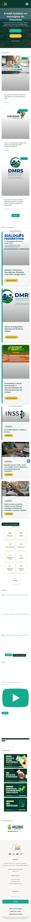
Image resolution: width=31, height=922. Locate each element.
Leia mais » (7, 102)
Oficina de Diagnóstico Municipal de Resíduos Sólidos (14, 329)
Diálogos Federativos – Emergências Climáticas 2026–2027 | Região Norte (15, 272)
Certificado (9, 435)
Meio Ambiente (10, 547)
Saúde (21, 535)
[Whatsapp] (21, 854)
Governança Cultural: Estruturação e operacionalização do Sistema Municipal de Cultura (13, 387)
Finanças (15, 580)
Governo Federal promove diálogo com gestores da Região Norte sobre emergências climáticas (15, 144)
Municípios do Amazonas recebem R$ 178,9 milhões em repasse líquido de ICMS (14, 96)
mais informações (11, 280)
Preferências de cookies (15, 914)
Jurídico (21, 558)
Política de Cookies (15, 911)
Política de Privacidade (15, 908)
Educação (10, 535)
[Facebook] (10, 854)
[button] (27, 4)
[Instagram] (13, 854)
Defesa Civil (21, 547)
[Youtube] (17, 854)
